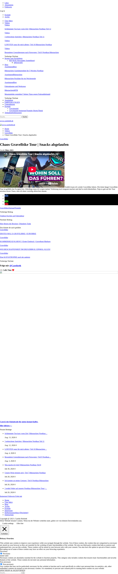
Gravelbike (4, 139)
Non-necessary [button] (5, 562)
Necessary (6, 554)
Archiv (7, 17)
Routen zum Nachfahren (13, 58)
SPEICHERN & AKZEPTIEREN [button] (12, 570)
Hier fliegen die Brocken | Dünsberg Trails (15, 224)
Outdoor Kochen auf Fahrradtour (12, 216)
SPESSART (18, 63)
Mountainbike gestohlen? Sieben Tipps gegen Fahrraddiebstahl (27, 94)
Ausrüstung (9, 67)
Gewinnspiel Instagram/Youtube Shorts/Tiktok (26, 111)
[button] (6, 196)
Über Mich (9, 21)
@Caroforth (15, 265)
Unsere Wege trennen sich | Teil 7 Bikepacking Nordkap (25, 473)
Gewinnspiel (13, 109)
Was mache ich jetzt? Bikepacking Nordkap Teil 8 (23, 465)
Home (7, 500)
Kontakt (7, 15)
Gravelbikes (4, 208)
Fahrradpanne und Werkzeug (15, 86)
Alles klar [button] (19, 523)
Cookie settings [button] (7, 523)
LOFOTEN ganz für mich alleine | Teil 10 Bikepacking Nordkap (28, 45)
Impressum (9, 511)
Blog (6, 65)
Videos (7, 23)
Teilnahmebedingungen (13, 113)
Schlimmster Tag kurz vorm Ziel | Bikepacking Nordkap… (26, 433)
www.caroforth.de (6, 121)
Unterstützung (10, 104)
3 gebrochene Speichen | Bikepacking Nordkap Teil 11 (24, 37)
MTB (16, 90)
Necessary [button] (3, 551)
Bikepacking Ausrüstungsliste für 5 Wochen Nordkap (24, 71)
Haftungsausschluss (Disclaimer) (16, 513)
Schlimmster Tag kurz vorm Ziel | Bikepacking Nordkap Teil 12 (28, 29)
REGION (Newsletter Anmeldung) (22, 61)
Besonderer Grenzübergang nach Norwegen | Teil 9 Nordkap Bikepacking (32, 52)
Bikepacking (17, 75)
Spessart (12, 208)
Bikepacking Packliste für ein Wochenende (20, 79)
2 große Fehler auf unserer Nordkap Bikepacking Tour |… (26, 488)
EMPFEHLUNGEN (12, 102)
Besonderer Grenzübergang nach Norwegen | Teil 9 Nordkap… (28, 457)
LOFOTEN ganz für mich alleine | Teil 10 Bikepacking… (26, 449)
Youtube (18, 208)
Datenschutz (9, 515)
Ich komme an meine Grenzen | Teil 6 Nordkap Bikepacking (27, 481)
